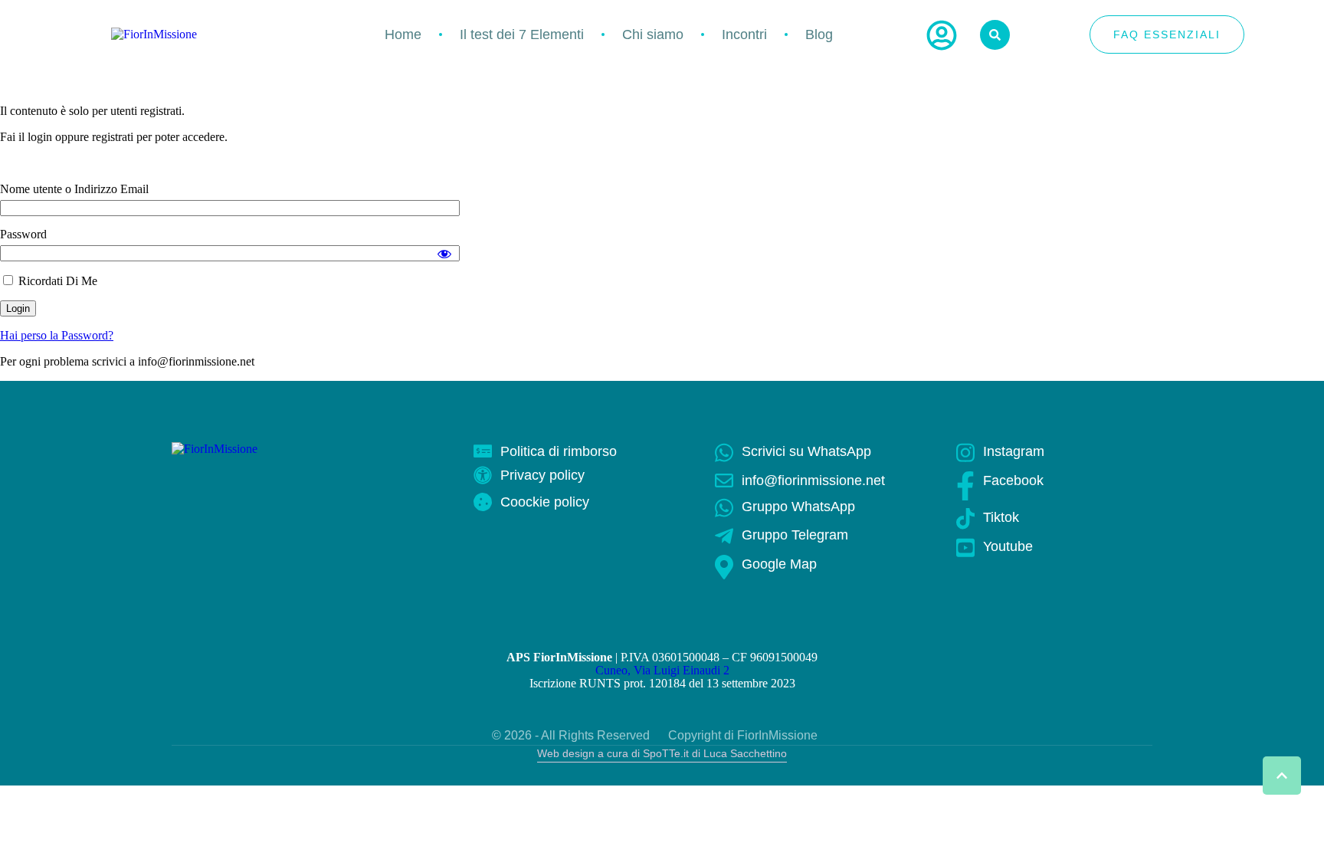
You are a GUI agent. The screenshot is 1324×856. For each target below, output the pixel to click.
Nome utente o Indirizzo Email (74, 188)
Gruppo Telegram (795, 535)
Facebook (1013, 480)
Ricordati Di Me (56, 280)
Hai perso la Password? (56, 335)
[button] (1282, 775)
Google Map (779, 564)
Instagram (1013, 451)
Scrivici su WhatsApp (806, 451)
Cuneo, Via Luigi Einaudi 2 (662, 670)
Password (23, 234)
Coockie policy (544, 502)
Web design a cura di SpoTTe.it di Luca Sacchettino (662, 753)
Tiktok (1001, 517)
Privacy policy (542, 475)
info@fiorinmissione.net (813, 480)
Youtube (1008, 546)
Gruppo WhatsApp (798, 506)
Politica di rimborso (558, 451)
